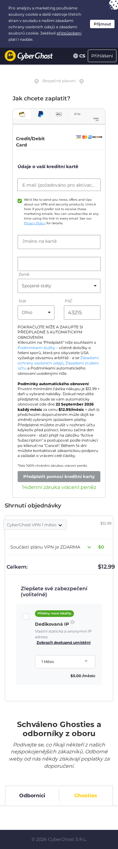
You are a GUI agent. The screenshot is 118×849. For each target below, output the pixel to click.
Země (24, 274)
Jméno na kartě (39, 241)
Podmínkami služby (36, 348)
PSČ (69, 301)
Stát (22, 301)
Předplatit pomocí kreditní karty (59, 476)
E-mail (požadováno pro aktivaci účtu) (59, 185)
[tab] (22, 114)
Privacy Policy (35, 223)
